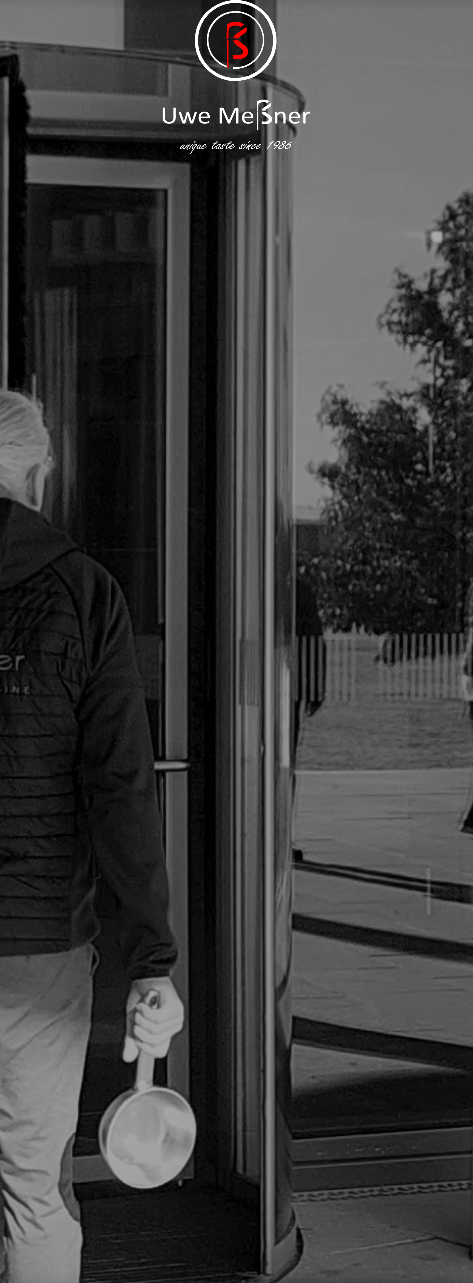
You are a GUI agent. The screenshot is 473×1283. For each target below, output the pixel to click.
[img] (236, 641)
